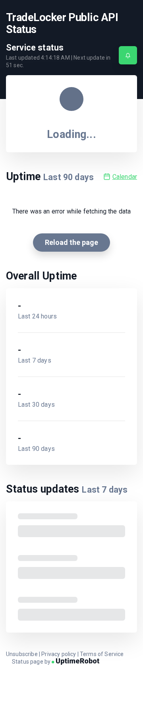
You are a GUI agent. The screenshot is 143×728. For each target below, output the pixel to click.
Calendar (124, 177)
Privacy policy (58, 654)
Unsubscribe (22, 654)
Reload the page (71, 242)
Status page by (32, 661)
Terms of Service (102, 654)
